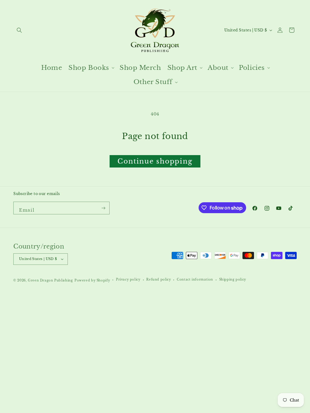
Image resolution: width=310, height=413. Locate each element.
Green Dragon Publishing (50, 280)
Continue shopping (154, 161)
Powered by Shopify (92, 280)
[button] (19, 30)
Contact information (195, 279)
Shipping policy (232, 279)
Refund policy (158, 279)
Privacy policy (128, 279)
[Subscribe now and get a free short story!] (104, 208)
